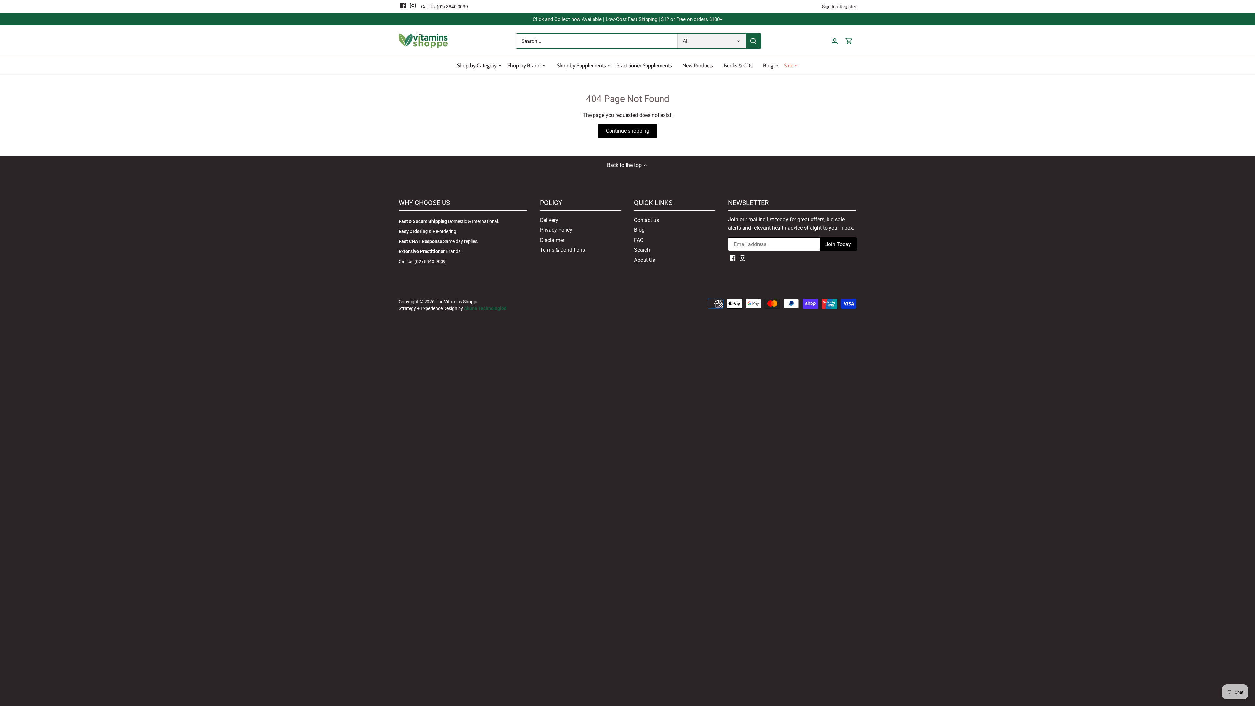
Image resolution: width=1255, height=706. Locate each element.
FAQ (639, 240)
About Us (644, 260)
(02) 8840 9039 (452, 6)
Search (642, 250)
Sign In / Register (839, 6)
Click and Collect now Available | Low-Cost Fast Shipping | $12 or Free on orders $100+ (628, 19)
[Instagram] (413, 5)
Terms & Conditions (562, 250)
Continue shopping (627, 131)
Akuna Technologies (485, 308)
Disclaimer (552, 240)
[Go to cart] (849, 41)
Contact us (646, 220)
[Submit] (753, 41)
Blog (639, 230)
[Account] (835, 41)
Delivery (549, 220)
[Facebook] (403, 5)
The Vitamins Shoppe (457, 302)
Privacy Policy (556, 230)
